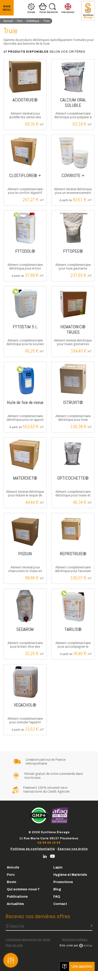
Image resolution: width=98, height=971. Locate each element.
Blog (57, 889)
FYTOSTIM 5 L (25, 321)
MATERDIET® (25, 473)
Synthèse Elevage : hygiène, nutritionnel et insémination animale (88, 10)
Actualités (15, 904)
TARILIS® (73, 624)
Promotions (63, 882)
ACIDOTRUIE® (25, 94)
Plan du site (14, 945)
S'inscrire (15, 926)
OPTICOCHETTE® (73, 473)
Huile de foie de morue (25, 397)
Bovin (11, 882)
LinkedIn (45, 856)
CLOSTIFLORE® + (25, 170)
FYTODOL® (25, 246)
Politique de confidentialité (32, 848)
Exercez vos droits (73, 848)
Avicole (13, 867)
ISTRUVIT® (73, 397)
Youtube (52, 856)
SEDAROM (25, 624)
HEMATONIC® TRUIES (73, 321)
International (67, 9)
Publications (17, 896)
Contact (60, 904)
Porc (11, 874)
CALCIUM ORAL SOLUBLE (73, 94)
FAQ (56, 896)
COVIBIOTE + (73, 170)
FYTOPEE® (73, 246)
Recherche (52, 9)
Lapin (57, 867)
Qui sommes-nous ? (23, 889)
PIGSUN (25, 548)
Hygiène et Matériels (70, 874)
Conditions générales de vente (28, 939)
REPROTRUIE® (73, 548)
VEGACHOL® (25, 700)
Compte (31, 9)
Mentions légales (74, 939)
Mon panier (43, 9)
